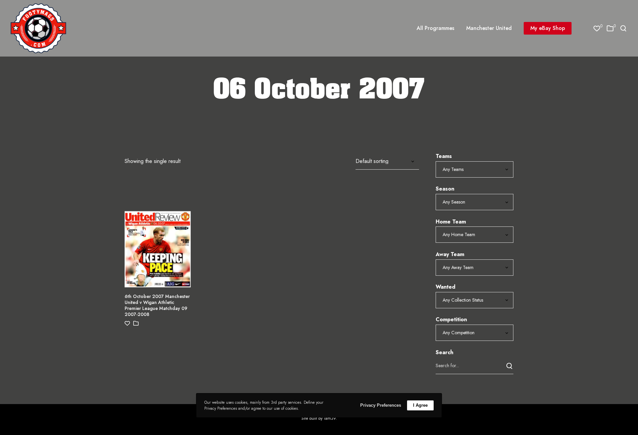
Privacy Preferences (380, 405)
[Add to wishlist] (127, 323)
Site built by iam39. (319, 418)
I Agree (420, 405)
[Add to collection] (136, 323)
